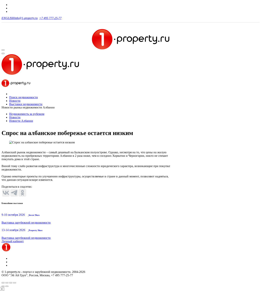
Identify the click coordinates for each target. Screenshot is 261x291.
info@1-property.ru (26, 18)
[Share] (6, 282)
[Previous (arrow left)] (3, 286)
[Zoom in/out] (14, 282)
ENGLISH (8, 18)
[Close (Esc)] (3, 282)
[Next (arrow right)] (6, 286)
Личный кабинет (13, 241)
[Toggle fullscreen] (10, 282)
